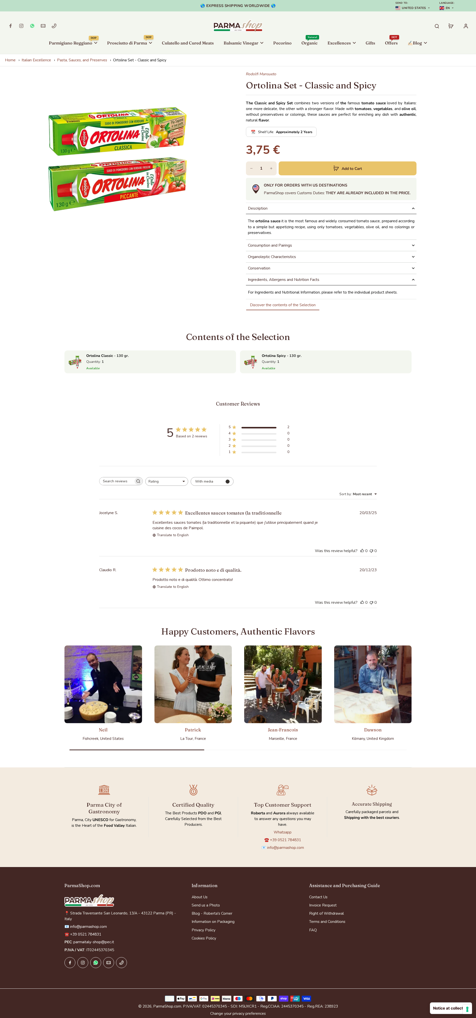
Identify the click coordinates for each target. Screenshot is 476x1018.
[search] (436, 26)
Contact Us (318, 897)
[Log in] (465, 26)
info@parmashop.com (285, 847)
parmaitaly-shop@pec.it (93, 941)
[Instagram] (21, 25)
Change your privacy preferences (238, 1013)
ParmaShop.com (167, 1006)
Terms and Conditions (327, 921)
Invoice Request (323, 905)
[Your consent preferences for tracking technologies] (467, 1009)
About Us (200, 897)
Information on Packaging (213, 921)
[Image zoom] (117, 158)
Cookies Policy (204, 938)
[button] (347, 168)
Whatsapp (283, 832)
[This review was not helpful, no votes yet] (371, 551)
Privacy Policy (203, 930)
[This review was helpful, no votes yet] (362, 551)
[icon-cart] (450, 26)
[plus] (271, 168)
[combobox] (166, 481)
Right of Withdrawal (326, 913)
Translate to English (173, 535)
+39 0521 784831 (285, 839)
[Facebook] (10, 25)
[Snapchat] (32, 25)
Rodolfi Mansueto (261, 73)
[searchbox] (116, 481)
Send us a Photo (206, 905)
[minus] (251, 168)
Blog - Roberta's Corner (212, 913)
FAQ (313, 930)
